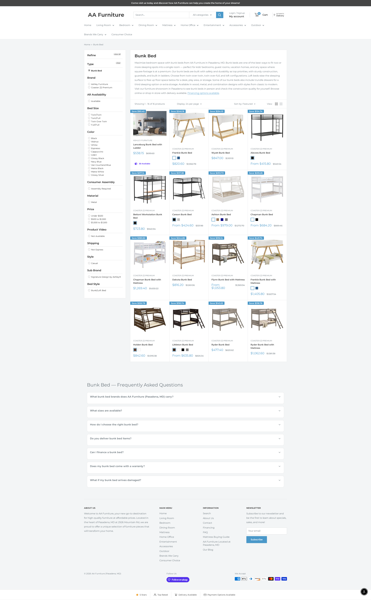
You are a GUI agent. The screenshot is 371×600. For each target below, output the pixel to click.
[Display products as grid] (276, 104)
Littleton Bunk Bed (182, 344)
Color (90, 132)
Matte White (97, 171)
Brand (91, 77)
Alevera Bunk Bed (260, 152)
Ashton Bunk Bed (221, 214)
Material (92, 195)
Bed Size (93, 108)
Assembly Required (101, 188)
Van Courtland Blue (101, 165)
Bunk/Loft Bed (98, 290)
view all (117, 54)
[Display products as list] (281, 104)
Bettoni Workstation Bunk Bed (147, 216)
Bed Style (93, 284)
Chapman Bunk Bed (262, 214)
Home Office (188, 25)
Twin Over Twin (99, 121)
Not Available (98, 236)
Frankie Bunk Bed (182, 152)
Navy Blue (96, 161)
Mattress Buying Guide (216, 537)
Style (90, 256)
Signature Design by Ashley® (106, 277)
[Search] (219, 15)
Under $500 (97, 216)
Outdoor (256, 25)
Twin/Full (95, 118)
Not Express (97, 249)
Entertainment (212, 25)
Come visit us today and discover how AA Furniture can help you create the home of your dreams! (185, 3)
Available (95, 101)
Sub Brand (94, 270)
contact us (196, 417)
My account (236, 16)
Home (87, 25)
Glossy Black (97, 158)
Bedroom (124, 25)
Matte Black (97, 168)
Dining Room (146, 25)
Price (90, 209)
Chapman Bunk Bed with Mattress (147, 281)
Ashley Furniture (99, 84)
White (94, 145)
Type (90, 64)
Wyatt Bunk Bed (220, 152)
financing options (115, 459)
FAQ (205, 532)
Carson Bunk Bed (182, 214)
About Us (208, 518)
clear (118, 63)
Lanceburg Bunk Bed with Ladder (147, 146)
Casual (94, 263)
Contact (207, 522)
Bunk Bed (98, 44)
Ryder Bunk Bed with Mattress (262, 346)
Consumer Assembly (101, 182)
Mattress (167, 25)
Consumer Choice (121, 34)
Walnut (95, 141)
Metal (94, 202)
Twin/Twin (96, 114)
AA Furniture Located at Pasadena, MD (217, 543)
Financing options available (203, 93)
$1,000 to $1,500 (99, 222)
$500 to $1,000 (98, 219)
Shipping (93, 243)
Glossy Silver (97, 175)
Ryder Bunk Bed (220, 344)
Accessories (236, 25)
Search (207, 513)
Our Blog (208, 549)
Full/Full (95, 125)
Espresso (95, 148)
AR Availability (96, 94)
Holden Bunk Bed (143, 344)
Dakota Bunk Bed (182, 279)
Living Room (103, 25)
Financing (208, 527)
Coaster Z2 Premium (101, 87)
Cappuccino (97, 151)
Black (94, 138)
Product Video (97, 229)
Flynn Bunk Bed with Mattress (228, 279)
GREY (94, 155)
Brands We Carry (93, 34)
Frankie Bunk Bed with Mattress (263, 281)
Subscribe (257, 539)
